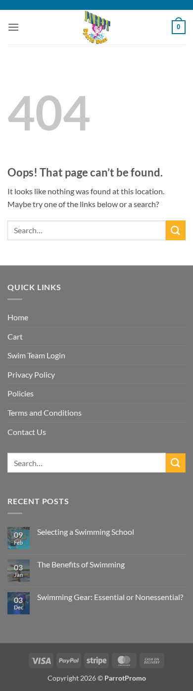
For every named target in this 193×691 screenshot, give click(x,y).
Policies (20, 393)
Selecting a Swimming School (85, 531)
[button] (13, 27)
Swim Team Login (36, 355)
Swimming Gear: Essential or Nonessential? (110, 597)
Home (17, 317)
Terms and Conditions (44, 412)
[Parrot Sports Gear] (96, 27)
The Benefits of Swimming (81, 564)
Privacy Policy (31, 374)
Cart (15, 336)
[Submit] (176, 230)
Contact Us (26, 431)
